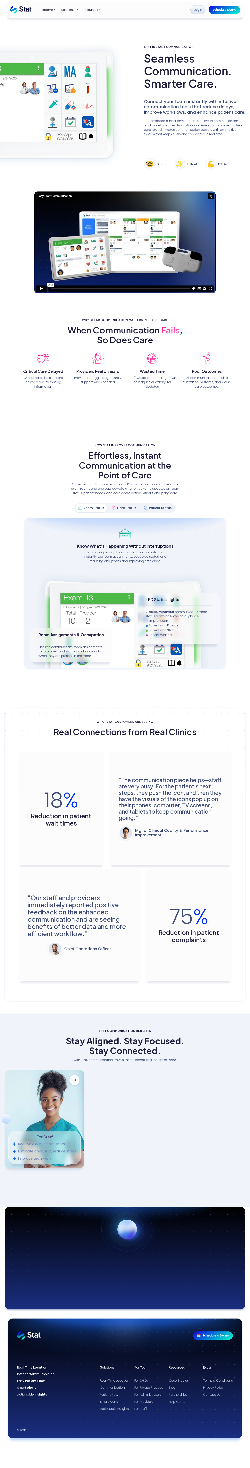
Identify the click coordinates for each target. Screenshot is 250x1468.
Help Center (178, 1402)
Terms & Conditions (218, 1381)
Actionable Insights (114, 1409)
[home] (20, 10)
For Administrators (148, 1395)
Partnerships (178, 1395)
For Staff (140, 1409)
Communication (112, 1388)
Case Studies (179, 1381)
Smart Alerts (109, 1402)
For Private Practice (148, 1388)
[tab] (91, 508)
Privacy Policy (213, 1388)
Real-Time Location (114, 1381)
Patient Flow (109, 1395)
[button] (49, 10)
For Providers (144, 1402)
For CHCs (141, 1381)
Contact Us (211, 1395)
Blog (172, 1388)
